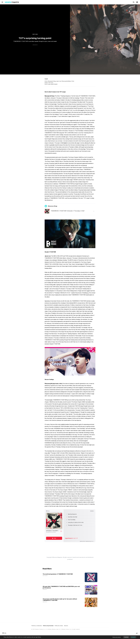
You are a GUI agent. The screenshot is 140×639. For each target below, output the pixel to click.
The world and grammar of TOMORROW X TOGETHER (58, 574)
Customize (126, 637)
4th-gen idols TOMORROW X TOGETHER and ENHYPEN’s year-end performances (61, 587)
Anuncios (66, 625)
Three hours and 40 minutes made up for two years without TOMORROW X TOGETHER (60, 599)
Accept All (133, 637)
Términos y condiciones (36, 625)
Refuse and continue (117, 637)
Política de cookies (59, 625)
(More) (39, 637)
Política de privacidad (48, 625)
